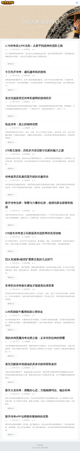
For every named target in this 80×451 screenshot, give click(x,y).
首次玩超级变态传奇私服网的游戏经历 (28, 98)
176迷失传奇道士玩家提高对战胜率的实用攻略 (33, 233)
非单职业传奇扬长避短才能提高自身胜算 (29, 285)
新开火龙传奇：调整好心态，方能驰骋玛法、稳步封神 (37, 390)
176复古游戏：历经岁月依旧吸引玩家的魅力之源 (34, 150)
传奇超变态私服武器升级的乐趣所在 (27, 176)
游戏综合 (27, 102)
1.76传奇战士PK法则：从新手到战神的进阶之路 (34, 45)
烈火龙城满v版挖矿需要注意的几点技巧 (29, 259)
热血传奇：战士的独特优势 (21, 124)
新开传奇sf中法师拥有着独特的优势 (26, 416)
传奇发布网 (44, 447)
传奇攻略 (27, 154)
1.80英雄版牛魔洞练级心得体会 (24, 311)
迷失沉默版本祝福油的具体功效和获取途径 (31, 364)
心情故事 (27, 128)
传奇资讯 (27, 49)
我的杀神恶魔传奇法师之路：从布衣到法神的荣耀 (35, 337)
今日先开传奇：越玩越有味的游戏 (25, 71)
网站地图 (40, 445)
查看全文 (11, 64)
